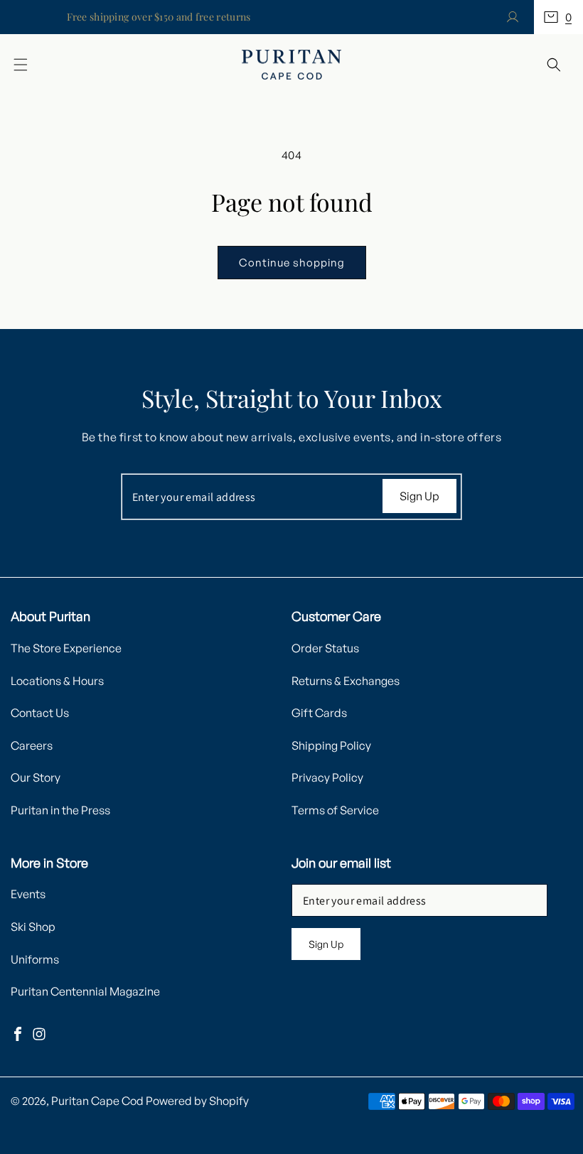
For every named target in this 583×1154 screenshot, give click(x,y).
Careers (32, 745)
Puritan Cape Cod (97, 1101)
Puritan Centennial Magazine (85, 991)
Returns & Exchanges (346, 681)
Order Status (325, 648)
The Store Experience (66, 648)
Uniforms (35, 959)
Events (28, 894)
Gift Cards (319, 713)
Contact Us (40, 713)
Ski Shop (33, 927)
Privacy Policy (327, 777)
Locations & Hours (57, 681)
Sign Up (419, 496)
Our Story (35, 777)
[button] (558, 17)
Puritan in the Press (60, 810)
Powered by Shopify (197, 1101)
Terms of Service (335, 810)
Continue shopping (292, 262)
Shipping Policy (331, 745)
